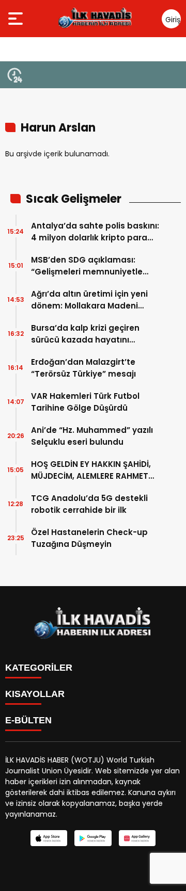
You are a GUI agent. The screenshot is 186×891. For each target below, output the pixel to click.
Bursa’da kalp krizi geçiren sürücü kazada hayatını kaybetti (85, 334)
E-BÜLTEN (28, 720)
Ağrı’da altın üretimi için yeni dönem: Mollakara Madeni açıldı (89, 300)
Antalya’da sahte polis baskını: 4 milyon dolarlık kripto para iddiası (95, 232)
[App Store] (48, 838)
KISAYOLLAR (35, 694)
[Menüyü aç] (16, 18)
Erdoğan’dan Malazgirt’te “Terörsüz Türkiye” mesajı (83, 368)
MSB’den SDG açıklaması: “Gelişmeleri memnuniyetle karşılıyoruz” (87, 266)
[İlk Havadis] (95, 18)
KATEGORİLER (38, 667)
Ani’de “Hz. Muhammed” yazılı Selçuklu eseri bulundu (92, 436)
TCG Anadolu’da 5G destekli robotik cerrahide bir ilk (89, 504)
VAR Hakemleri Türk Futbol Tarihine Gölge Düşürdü (85, 402)
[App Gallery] (137, 838)
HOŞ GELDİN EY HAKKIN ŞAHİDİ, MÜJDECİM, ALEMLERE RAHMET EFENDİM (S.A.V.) (91, 470)
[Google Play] (92, 838)
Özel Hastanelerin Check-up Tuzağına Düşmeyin (89, 538)
